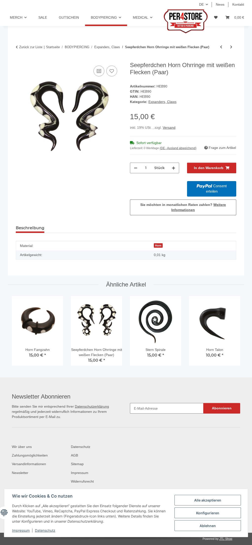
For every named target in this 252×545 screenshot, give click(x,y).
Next (232, 332)
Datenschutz (45, 530)
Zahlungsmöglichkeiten (30, 455)
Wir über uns (22, 447)
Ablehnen (208, 526)
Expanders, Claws (162, 102)
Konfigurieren (207, 513)
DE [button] (201, 4)
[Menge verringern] (135, 168)
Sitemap (77, 464)
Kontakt (238, 4)
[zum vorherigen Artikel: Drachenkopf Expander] (221, 47)
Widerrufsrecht (82, 481)
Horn (158, 245)
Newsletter (20, 473)
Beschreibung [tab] (30, 228)
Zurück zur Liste (30, 47)
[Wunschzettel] (215, 17)
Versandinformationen (29, 464)
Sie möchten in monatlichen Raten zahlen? (183, 207)
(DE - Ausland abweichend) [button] (178, 148)
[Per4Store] (174, 21)
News (220, 4)
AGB (74, 455)
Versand (169, 127)
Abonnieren (222, 408)
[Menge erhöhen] (173, 168)
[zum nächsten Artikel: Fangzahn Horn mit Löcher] (231, 47)
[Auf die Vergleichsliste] (99, 71)
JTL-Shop (225, 539)
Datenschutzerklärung (92, 406)
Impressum (21, 530)
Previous (20, 332)
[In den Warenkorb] (20, 59)
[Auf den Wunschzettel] (111, 71)
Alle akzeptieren (207, 500)
